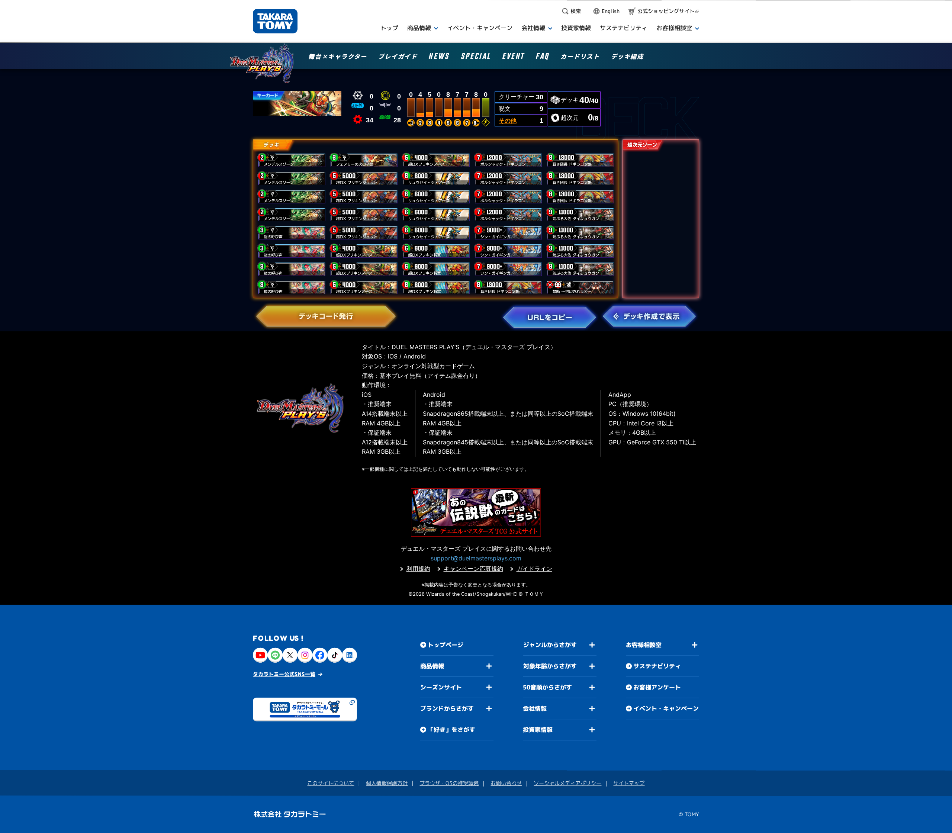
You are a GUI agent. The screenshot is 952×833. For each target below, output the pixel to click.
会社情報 (535, 708)
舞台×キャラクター (337, 57)
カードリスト (580, 57)
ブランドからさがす (447, 708)
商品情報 (432, 666)
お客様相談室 (644, 645)
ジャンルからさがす (550, 645)
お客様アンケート (657, 687)
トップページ (445, 645)
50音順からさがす (547, 687)
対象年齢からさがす (550, 666)
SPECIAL (476, 57)
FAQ (542, 57)
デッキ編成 (627, 57)
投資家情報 (538, 730)
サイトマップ (628, 783)
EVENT (513, 57)
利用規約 (418, 568)
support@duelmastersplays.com (476, 558)
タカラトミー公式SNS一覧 (284, 674)
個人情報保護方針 (387, 783)
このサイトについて (330, 783)
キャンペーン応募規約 (473, 568)
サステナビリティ (657, 666)
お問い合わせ (506, 783)
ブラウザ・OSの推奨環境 (449, 783)
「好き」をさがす (451, 730)
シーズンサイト (441, 687)
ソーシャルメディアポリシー (567, 783)
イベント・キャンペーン (666, 708)
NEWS (438, 57)
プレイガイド (398, 57)
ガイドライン (534, 568)
